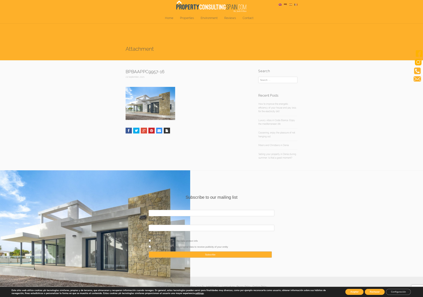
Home (169, 18)
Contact (248, 18)
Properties (187, 18)
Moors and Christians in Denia (273, 145)
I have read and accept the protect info (175, 241)
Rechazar (375, 291)
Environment (209, 18)
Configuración (398, 291)
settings (199, 293)
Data (183, 241)
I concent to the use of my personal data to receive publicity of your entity (190, 246)
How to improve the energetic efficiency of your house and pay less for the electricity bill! (277, 108)
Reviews (230, 18)
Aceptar (354, 291)
